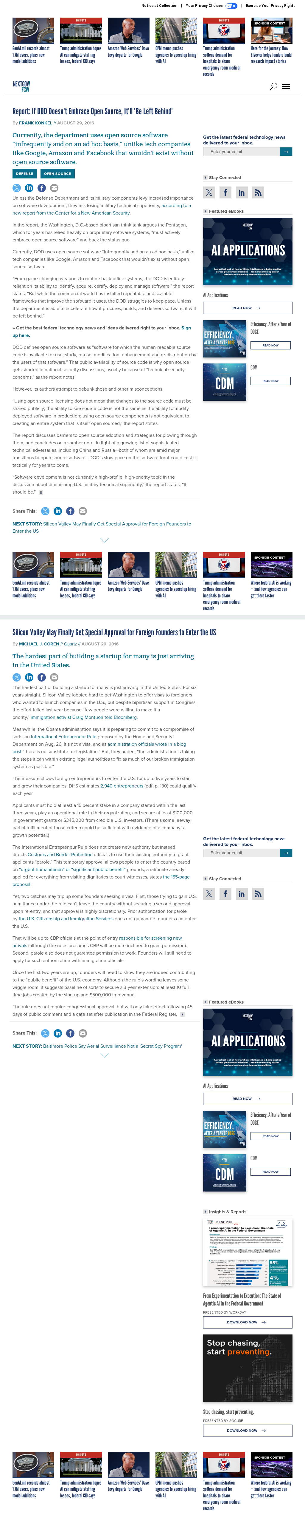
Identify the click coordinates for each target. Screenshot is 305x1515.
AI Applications (215, 295)
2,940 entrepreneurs (121, 785)
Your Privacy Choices (205, 6)
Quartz (70, 644)
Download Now (242, 1322)
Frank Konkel (35, 123)
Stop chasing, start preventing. (228, 1411)
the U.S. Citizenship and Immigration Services (66, 918)
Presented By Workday (224, 1312)
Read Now (243, 308)
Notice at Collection (159, 6)
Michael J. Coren (39, 644)
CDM (254, 367)
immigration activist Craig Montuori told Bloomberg (84, 717)
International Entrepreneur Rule (64, 736)
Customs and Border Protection (60, 854)
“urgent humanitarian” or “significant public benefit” (72, 869)
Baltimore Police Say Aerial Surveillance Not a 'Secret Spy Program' (112, 1046)
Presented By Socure (223, 1420)
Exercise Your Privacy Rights (270, 6)
